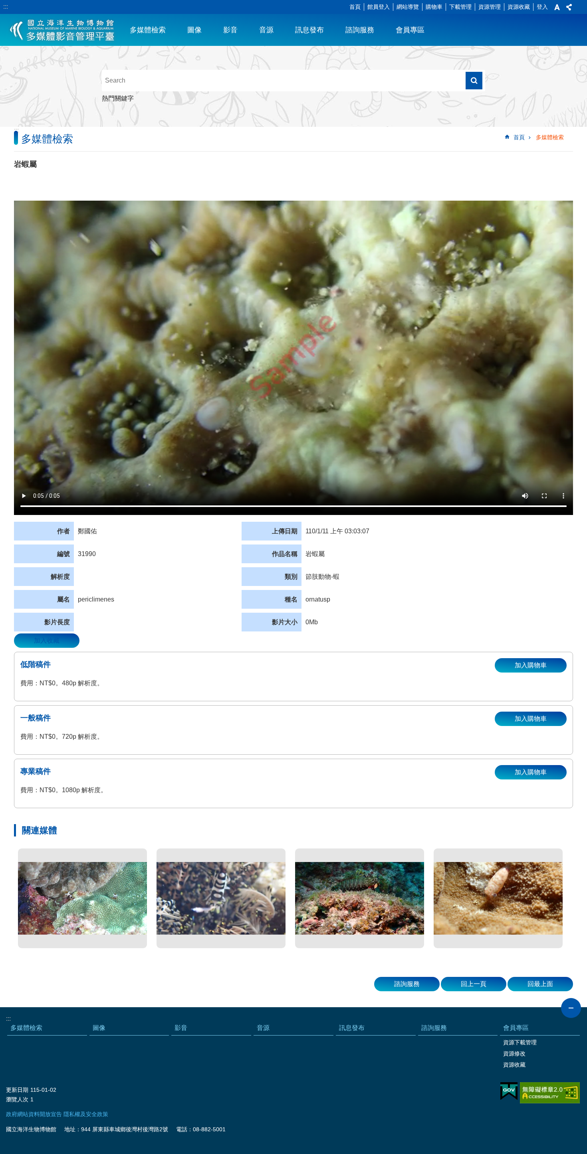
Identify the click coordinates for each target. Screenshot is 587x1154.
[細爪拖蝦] (498, 898)
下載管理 (460, 7)
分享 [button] (569, 7)
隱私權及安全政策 (85, 1114)
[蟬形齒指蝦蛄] (359, 898)
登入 (542, 7)
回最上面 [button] (540, 983)
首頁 (355, 7)
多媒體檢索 (148, 30)
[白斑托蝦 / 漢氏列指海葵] (82, 898)
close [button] (571, 1008)
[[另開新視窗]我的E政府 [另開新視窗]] (509, 1091)
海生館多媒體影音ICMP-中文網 (62, 30)
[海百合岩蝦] (221, 898)
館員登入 (378, 7)
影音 (230, 30)
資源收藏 (519, 7)
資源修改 (514, 1053)
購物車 (434, 7)
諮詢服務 (359, 30)
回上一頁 (473, 983)
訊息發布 (309, 30)
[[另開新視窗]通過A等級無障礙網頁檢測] (550, 1092)
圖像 (194, 30)
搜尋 (474, 80)
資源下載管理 (520, 1042)
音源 (266, 30)
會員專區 (410, 30)
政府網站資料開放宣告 (34, 1114)
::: (5, 6)
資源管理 (489, 7)
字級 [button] (557, 7)
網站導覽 (408, 7)
